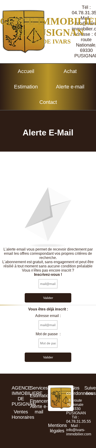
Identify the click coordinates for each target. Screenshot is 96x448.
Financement (43, 401)
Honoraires (23, 417)
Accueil (26, 71)
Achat (70, 71)
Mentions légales (57, 428)
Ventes (21, 411)
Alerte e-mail (70, 87)
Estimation (26, 87)
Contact (48, 102)
